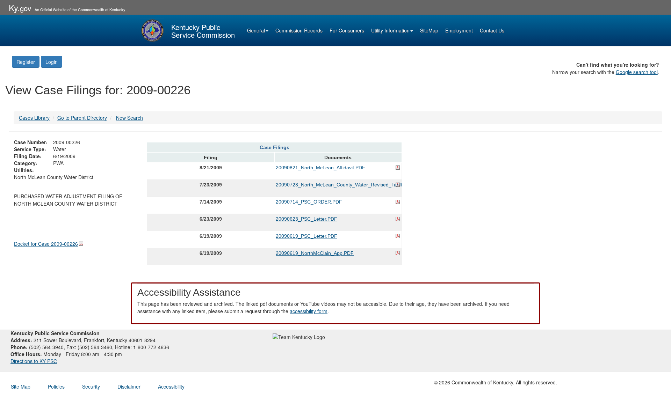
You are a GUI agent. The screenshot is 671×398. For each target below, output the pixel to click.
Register (25, 61)
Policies (56, 386)
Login (51, 61)
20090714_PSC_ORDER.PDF (309, 202)
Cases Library (34, 117)
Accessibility (171, 386)
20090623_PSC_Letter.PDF (306, 219)
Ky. (20, 7)
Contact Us (492, 30)
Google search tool (637, 71)
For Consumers (347, 30)
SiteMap (429, 30)
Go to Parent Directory (82, 117)
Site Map (20, 386)
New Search (129, 117)
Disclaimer (128, 386)
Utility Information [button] (390, 30)
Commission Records (299, 30)
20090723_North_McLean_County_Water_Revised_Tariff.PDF (338, 184)
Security (91, 386)
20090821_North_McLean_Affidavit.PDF (320, 167)
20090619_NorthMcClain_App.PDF (315, 253)
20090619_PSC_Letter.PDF (306, 236)
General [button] (256, 30)
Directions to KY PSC (33, 361)
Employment (459, 30)
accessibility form (308, 311)
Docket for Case (46, 243)
